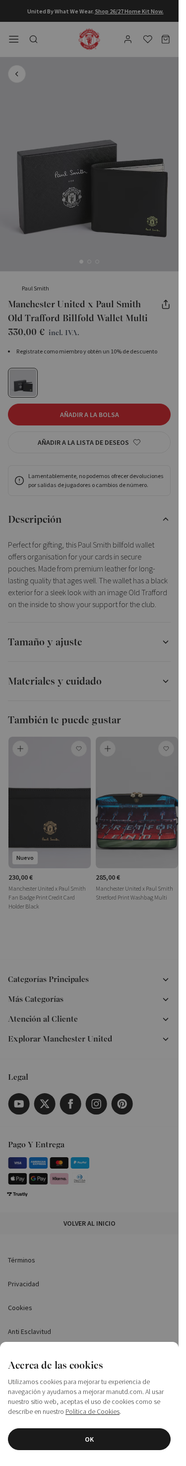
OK (89, 1439)
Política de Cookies (92, 1411)
